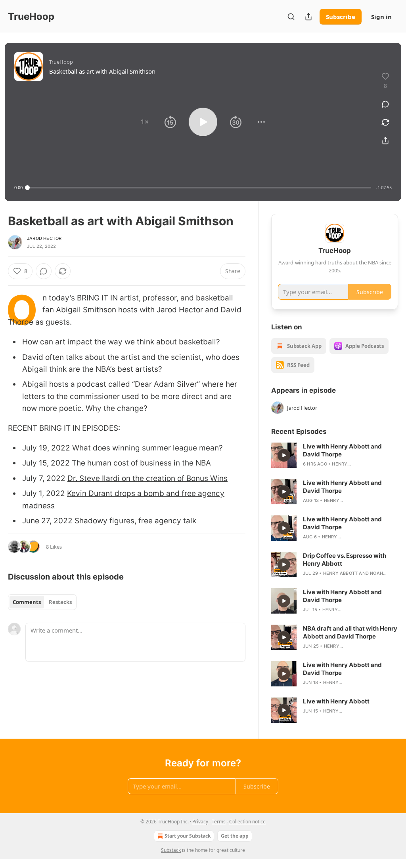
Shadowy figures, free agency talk (135, 520)
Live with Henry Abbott (336, 701)
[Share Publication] (308, 17)
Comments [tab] (27, 602)
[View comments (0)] (385, 104)
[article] (334, 455)
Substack (171, 850)
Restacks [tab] (60, 602)
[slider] (199, 188)
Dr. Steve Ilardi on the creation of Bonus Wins (147, 478)
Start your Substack (188, 835)
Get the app (235, 835)
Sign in (381, 17)
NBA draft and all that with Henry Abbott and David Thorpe (350, 632)
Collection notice (247, 821)
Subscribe (340, 17)
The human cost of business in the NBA (141, 463)
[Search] (291, 17)
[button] (145, 122)
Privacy (200, 821)
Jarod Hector (44, 238)
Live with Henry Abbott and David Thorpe (342, 450)
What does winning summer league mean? (147, 447)
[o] (284, 455)
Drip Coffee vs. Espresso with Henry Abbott (344, 559)
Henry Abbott (340, 573)
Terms (219, 821)
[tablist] (42, 602)
